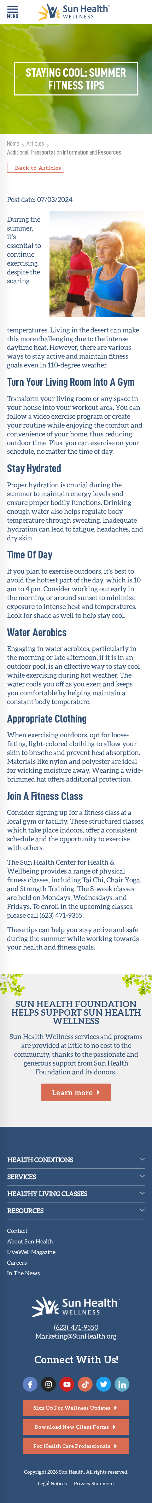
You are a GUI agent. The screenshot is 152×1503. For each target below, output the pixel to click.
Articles (35, 143)
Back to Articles (38, 167)
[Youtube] (66, 1384)
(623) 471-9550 (76, 1327)
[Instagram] (48, 1384)
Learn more (72, 1092)
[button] (12, 12)
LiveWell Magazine (31, 1252)
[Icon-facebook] (30, 1384)
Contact (17, 1231)
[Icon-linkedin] (122, 1384)
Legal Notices (52, 1483)
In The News (23, 1273)
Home (13, 143)
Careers (17, 1263)
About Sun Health (30, 1241)
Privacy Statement (94, 1483)
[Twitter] (103, 1384)
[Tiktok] (85, 1384)
